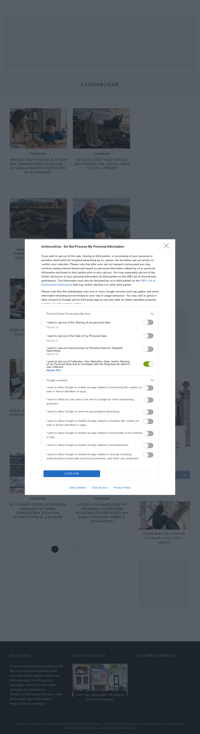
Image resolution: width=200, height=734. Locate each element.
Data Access (100, 487)
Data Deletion (78, 487)
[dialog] (100, 367)
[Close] (167, 247)
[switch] (148, 322)
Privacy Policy (122, 487)
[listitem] (100, 314)
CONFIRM (72, 473)
